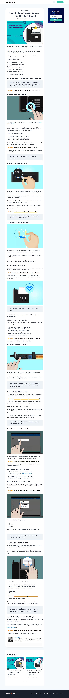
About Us (60, 2)
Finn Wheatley (22, 18)
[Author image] (17, 19)
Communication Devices (13, 677)
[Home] (21, 10)
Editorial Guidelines (47, 693)
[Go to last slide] (8, 669)
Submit (55, 19)
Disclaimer (55, 693)
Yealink (8, 51)
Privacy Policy (39, 693)
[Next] (41, 669)
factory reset (15, 546)
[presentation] (15, 662)
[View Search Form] (54, 2)
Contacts (61, 693)
